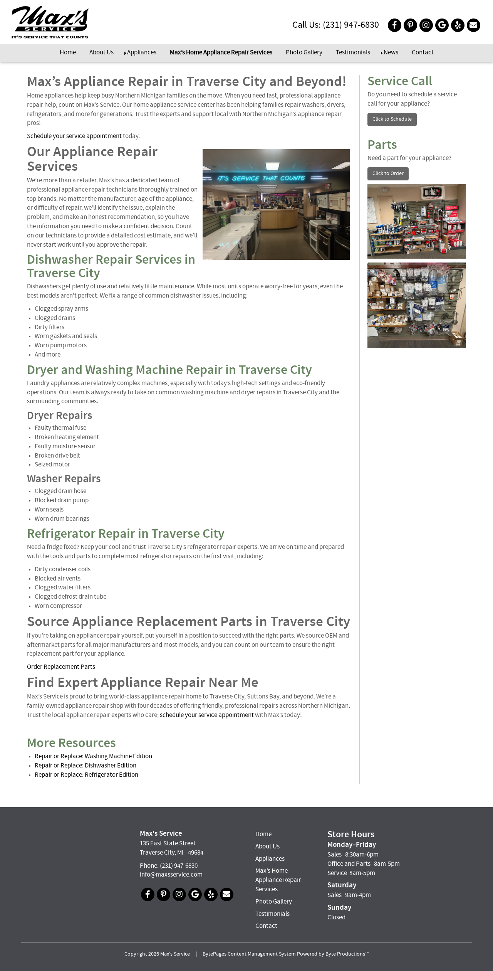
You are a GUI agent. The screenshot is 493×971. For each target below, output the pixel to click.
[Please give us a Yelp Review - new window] (457, 25)
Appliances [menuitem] (141, 52)
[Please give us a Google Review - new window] (442, 25)
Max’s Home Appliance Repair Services (278, 880)
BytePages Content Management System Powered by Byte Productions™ (286, 954)
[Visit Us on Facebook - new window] (394, 25)
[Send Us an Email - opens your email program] (473, 25)
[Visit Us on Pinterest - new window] (410, 25)
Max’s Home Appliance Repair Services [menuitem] (221, 52)
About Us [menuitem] (101, 52)
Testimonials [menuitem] (353, 52)
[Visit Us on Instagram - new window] (426, 25)
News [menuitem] (391, 52)
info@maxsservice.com (171, 875)
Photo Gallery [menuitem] (304, 52)
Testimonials (272, 914)
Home (263, 834)
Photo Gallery (273, 902)
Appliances (270, 859)
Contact (266, 926)
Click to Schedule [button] (392, 119)
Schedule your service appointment (74, 136)
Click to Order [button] (388, 174)
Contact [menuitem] (423, 52)
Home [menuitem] (68, 52)
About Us (267, 846)
